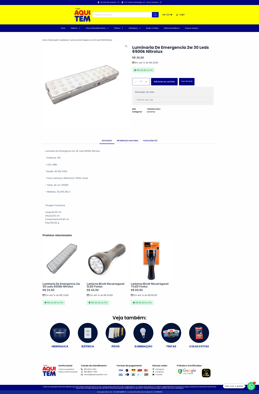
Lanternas (64, 40)
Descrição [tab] (107, 140)
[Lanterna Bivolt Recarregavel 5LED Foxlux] (107, 260)
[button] (251, 386)
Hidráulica (133, 28)
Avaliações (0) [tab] (150, 140)
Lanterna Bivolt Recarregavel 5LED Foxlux (105, 285)
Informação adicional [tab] (127, 140)
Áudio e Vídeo (152, 28)
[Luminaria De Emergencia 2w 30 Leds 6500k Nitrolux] (63, 260)
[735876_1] (86, 86)
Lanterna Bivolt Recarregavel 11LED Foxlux (149, 285)
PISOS (116, 346)
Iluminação (53, 40)
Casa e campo (191, 28)
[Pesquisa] (155, 14)
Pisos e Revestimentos (96, 28)
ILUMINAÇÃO (143, 346)
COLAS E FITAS (199, 346)
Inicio (63, 28)
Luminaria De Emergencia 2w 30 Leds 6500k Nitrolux (61, 285)
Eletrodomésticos (172, 28)
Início (44, 40)
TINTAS (171, 346)
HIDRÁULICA (60, 346)
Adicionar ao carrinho (164, 81)
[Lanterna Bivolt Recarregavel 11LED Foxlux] (151, 260)
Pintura (117, 28)
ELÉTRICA (87, 346)
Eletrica (74, 28)
